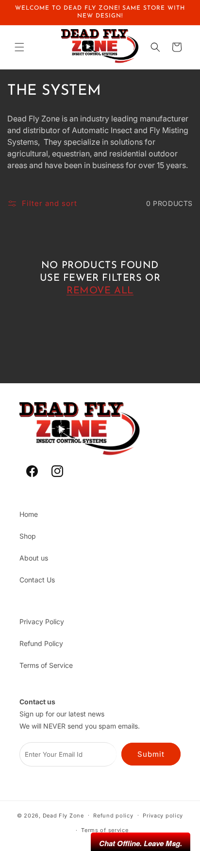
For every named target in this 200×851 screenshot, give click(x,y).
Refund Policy (41, 643)
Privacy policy (163, 815)
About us (33, 558)
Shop (27, 536)
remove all (100, 291)
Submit (151, 754)
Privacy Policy (41, 621)
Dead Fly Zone (63, 815)
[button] (19, 47)
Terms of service (104, 830)
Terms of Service (46, 665)
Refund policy (113, 815)
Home (28, 514)
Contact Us (37, 580)
